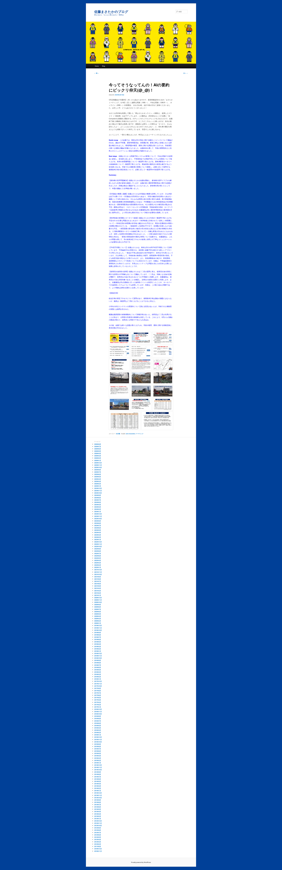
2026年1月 (97, 460)
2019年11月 (98, 628)
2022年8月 (97, 551)
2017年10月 (98, 686)
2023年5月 (97, 530)
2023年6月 (97, 528)
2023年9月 (97, 521)
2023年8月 (97, 523)
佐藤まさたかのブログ (111, 11)
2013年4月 (97, 811)
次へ (185, 73)
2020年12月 (98, 598)
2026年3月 (97, 456)
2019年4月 (97, 644)
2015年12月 (98, 737)
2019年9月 (97, 632)
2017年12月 (98, 681)
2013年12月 (98, 793)
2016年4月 (97, 728)
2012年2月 (97, 844)
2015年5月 (97, 753)
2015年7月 (97, 749)
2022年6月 (97, 556)
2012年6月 (97, 835)
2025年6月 (97, 474)
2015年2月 (97, 760)
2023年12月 (98, 514)
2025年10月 (98, 467)
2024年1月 (97, 511)
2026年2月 (97, 458)
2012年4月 (97, 839)
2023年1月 (97, 539)
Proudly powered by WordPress (141, 862)
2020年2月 (97, 621)
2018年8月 (97, 663)
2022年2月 (97, 565)
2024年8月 (97, 498)
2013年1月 (97, 818)
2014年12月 (98, 765)
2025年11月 (98, 465)
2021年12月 (98, 570)
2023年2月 (97, 537)
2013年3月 (97, 814)
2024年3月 (97, 507)
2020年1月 (97, 623)
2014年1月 (97, 791)
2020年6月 (97, 612)
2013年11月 (98, 795)
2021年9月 (97, 577)
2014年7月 (97, 777)
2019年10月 (98, 630)
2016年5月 (97, 725)
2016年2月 (97, 732)
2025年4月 (97, 479)
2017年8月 (97, 691)
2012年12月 (98, 821)
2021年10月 (98, 574)
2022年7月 (97, 553)
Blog (103, 66)
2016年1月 (97, 735)
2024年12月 (98, 488)
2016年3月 (97, 730)
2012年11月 (98, 823)
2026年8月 (97, 444)
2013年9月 (97, 800)
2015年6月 (97, 751)
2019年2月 (97, 649)
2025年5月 (97, 477)
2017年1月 (97, 707)
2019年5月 (97, 642)
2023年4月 (97, 532)
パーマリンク (139, 434)
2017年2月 (97, 705)
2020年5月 (97, 614)
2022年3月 (97, 563)
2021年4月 (97, 588)
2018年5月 (97, 670)
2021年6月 (97, 584)
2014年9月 (97, 772)
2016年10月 (98, 714)
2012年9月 (97, 828)
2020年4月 (97, 616)
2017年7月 (97, 693)
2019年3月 (97, 646)
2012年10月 (98, 825)
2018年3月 (97, 674)
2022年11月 (98, 544)
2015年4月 (97, 756)
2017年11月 (98, 684)
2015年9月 (97, 744)
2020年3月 (97, 618)
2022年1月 (97, 567)
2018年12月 (98, 653)
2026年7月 (97, 446)
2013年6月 (97, 807)
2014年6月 (97, 779)
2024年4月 (97, 505)
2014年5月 (97, 781)
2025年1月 (97, 486)
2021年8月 (97, 579)
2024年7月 (97, 500)
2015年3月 (97, 758)
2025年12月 (98, 463)
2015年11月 (98, 739)
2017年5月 (97, 698)
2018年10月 (98, 658)
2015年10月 (98, 742)
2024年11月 (98, 491)
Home (97, 66)
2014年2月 (97, 788)
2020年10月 (98, 602)
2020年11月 (98, 600)
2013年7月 (97, 805)
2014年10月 (98, 770)
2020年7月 (97, 609)
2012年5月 (97, 837)
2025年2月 (97, 484)
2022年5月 (97, 558)
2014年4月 (97, 784)
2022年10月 (98, 546)
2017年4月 (97, 700)
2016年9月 (97, 716)
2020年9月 (97, 604)
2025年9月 (97, 470)
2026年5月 (97, 451)
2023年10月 (98, 519)
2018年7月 (97, 665)
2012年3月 (97, 842)
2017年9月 (97, 688)
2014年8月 (97, 774)
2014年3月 (97, 786)
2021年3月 (97, 591)
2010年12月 (98, 849)
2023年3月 (97, 535)
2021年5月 (97, 586)
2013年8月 (97, 802)
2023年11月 (98, 516)
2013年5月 (97, 809)
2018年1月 (97, 679)
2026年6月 (97, 449)
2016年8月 (97, 718)
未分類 (118, 434)
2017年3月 (97, 702)
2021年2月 (97, 593)
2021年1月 (97, 595)
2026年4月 (97, 453)
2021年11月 (98, 572)
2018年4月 (97, 672)
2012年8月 (97, 830)
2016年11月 (98, 711)
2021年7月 (97, 581)
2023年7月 (97, 525)
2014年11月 (98, 767)
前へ (96, 73)
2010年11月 (98, 851)
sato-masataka (130, 434)
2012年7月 (97, 832)
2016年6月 (97, 723)
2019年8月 (97, 635)
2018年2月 (97, 677)
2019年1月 (97, 651)
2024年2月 (97, 509)
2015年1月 (97, 763)
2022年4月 (97, 560)
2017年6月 (97, 695)
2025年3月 (97, 481)
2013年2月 (97, 816)
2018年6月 (97, 667)
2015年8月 (97, 746)
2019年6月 (97, 639)
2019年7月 (97, 637)
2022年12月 (98, 542)
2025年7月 (97, 472)
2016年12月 (98, 709)
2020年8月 (97, 607)
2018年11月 (98, 656)
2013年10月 (98, 798)
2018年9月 (97, 660)
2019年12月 (98, 625)
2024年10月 (98, 493)
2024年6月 (97, 502)
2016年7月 (97, 721)
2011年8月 (97, 846)
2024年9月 (97, 495)
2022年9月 (97, 549)
